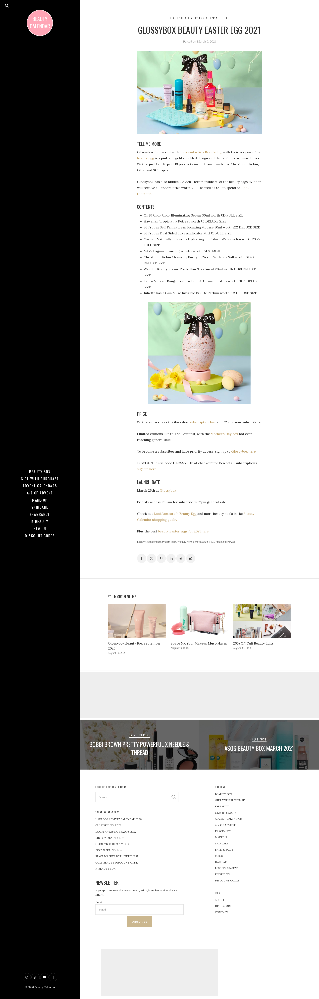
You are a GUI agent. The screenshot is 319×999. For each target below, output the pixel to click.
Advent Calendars (40, 485)
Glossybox (168, 490)
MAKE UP (221, 837)
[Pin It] (161, 558)
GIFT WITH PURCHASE (230, 800)
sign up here (146, 469)
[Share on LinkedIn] (171, 558)
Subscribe (139, 921)
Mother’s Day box (224, 434)
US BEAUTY (222, 874)
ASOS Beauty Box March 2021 (259, 748)
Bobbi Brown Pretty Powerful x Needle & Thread (139, 748)
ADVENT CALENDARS (228, 818)
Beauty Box (40, 471)
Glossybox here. (243, 451)
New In (40, 528)
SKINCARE (221, 843)
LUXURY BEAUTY (226, 868)
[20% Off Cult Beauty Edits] (262, 621)
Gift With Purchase (40, 478)
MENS (219, 855)
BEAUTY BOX (223, 794)
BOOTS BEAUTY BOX (108, 850)
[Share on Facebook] (141, 558)
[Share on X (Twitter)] (151, 558)
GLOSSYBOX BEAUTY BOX (112, 844)
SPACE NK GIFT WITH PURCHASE (117, 856)
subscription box (203, 422)
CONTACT (221, 912)
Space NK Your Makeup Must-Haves (199, 643)
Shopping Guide (217, 18)
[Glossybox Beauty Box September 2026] (137, 621)
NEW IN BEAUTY (226, 812)
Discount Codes (40, 535)
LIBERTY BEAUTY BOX (109, 837)
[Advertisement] (199, 695)
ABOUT (219, 900)
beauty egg (145, 158)
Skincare (39, 507)
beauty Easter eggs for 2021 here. (183, 531)
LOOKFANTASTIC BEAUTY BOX (115, 831)
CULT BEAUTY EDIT (108, 825)
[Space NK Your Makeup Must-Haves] (199, 621)
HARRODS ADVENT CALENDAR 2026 (118, 819)
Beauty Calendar (44, 987)
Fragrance (40, 514)
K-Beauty (39, 521)
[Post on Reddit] (180, 558)
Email (98, 902)
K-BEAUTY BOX (105, 868)
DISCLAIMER (223, 906)
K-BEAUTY (222, 806)
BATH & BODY (224, 849)
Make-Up (40, 500)
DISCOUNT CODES (227, 880)
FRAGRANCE (223, 831)
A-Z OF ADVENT (40, 492)
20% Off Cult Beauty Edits (253, 643)
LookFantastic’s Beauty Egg (200, 152)
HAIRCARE (221, 862)
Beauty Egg (196, 18)
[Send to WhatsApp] (190, 558)
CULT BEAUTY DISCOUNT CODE (116, 862)
